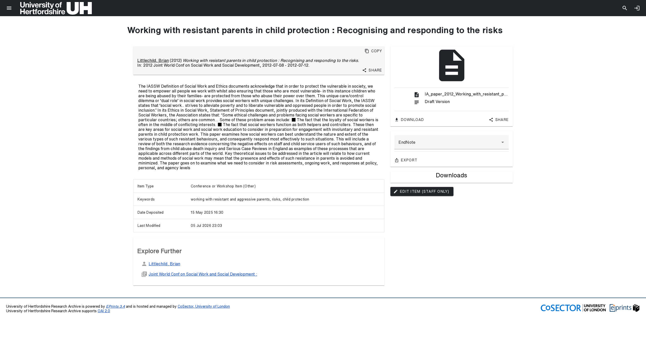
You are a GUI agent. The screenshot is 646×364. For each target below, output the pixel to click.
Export (409, 160)
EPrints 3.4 (115, 306)
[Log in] (637, 8)
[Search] (625, 8)
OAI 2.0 (104, 311)
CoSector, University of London (204, 306)
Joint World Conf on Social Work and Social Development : (203, 274)
